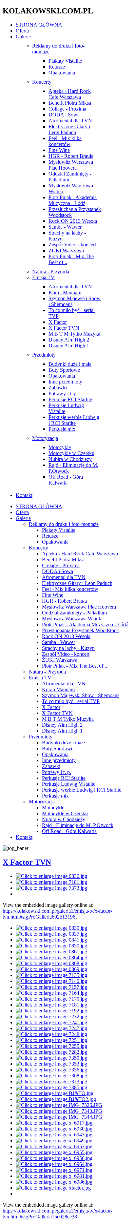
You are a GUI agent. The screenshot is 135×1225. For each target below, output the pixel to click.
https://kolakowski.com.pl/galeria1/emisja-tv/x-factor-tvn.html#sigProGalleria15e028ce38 (57, 1213)
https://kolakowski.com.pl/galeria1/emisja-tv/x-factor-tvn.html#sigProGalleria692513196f (57, 914)
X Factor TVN (27, 862)
